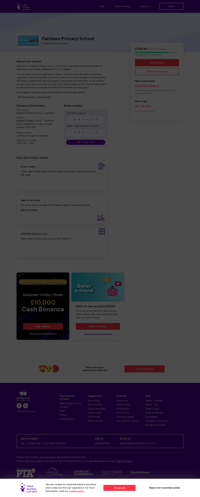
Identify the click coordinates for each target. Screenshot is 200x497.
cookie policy (76, 491)
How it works (95, 412)
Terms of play (152, 408)
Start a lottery (122, 6)
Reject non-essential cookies (164, 487)
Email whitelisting (154, 412)
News (62, 410)
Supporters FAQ (96, 408)
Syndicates (94, 416)
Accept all (119, 487)
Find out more (29, 209)
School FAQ (123, 412)
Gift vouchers (95, 404)
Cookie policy (66, 418)
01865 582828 (102, 443)
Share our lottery (157, 71)
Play (102, 6)
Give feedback (144, 368)
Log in (171, 6)
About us (146, 6)
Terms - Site (151, 404)
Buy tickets (157, 62)
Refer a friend (98, 326)
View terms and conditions (43, 333)
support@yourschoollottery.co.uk (138, 443)
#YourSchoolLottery (26, 411)
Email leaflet (123, 408)
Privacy (63, 414)
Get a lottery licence (128, 420)
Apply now (122, 400)
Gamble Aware (124, 461)
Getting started (125, 416)
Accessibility (152, 416)
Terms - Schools (154, 400)
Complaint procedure (156, 420)
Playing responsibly (155, 424)
